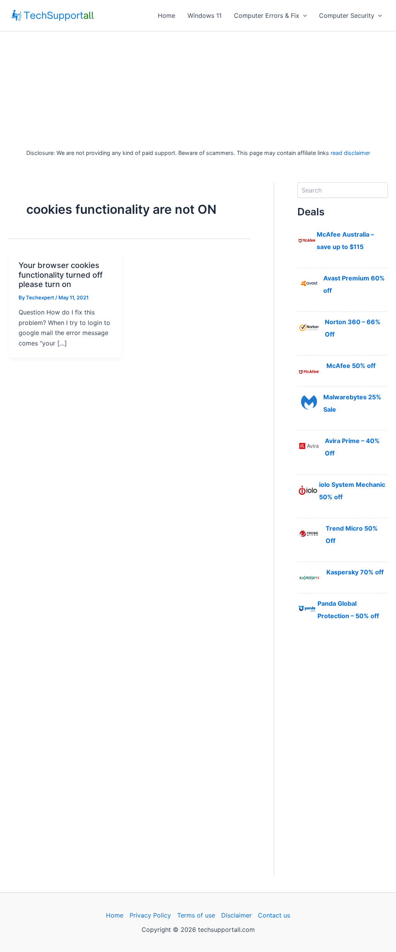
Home (166, 15)
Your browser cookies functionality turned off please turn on (60, 275)
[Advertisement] (198, 89)
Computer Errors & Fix (266, 15)
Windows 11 (205, 15)
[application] (303, 15)
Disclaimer (236, 915)
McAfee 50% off (351, 365)
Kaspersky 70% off (355, 572)
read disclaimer (350, 153)
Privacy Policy (150, 915)
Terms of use (196, 915)
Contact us (274, 915)
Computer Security (346, 15)
